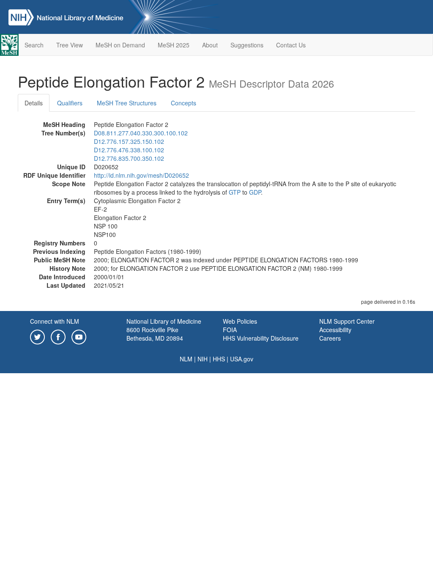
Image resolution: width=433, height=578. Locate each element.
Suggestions (246, 45)
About (210, 45)
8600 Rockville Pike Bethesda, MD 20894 (154, 333)
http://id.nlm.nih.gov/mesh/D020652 (141, 175)
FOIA (230, 329)
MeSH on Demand (120, 45)
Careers (330, 338)
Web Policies (240, 321)
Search (34, 45)
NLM (186, 359)
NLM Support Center (347, 321)
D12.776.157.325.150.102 (129, 141)
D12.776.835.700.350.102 (129, 158)
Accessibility (335, 329)
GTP (235, 192)
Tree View (69, 45)
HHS (219, 359)
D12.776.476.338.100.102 (129, 150)
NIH (202, 359)
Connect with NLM (54, 321)
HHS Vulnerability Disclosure (261, 338)
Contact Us (291, 45)
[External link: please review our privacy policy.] (37, 336)
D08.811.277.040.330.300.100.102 (141, 133)
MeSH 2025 (173, 45)
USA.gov (241, 359)
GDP (255, 192)
